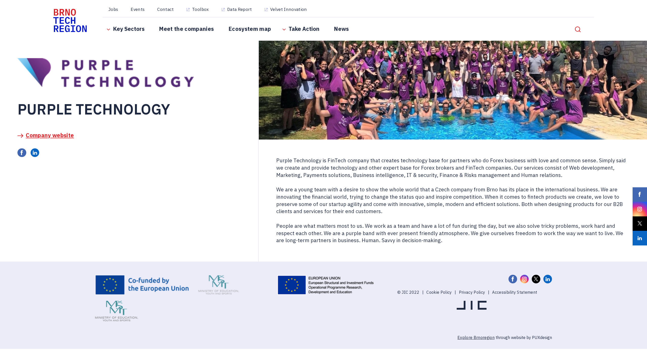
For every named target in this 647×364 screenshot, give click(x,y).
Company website (50, 135)
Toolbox (200, 9)
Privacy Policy (472, 292)
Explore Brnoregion (476, 337)
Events (138, 9)
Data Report (239, 9)
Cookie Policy (439, 292)
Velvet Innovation (288, 9)
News (341, 28)
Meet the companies (186, 28)
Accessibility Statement (514, 292)
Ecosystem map (249, 28)
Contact (165, 9)
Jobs (113, 9)
